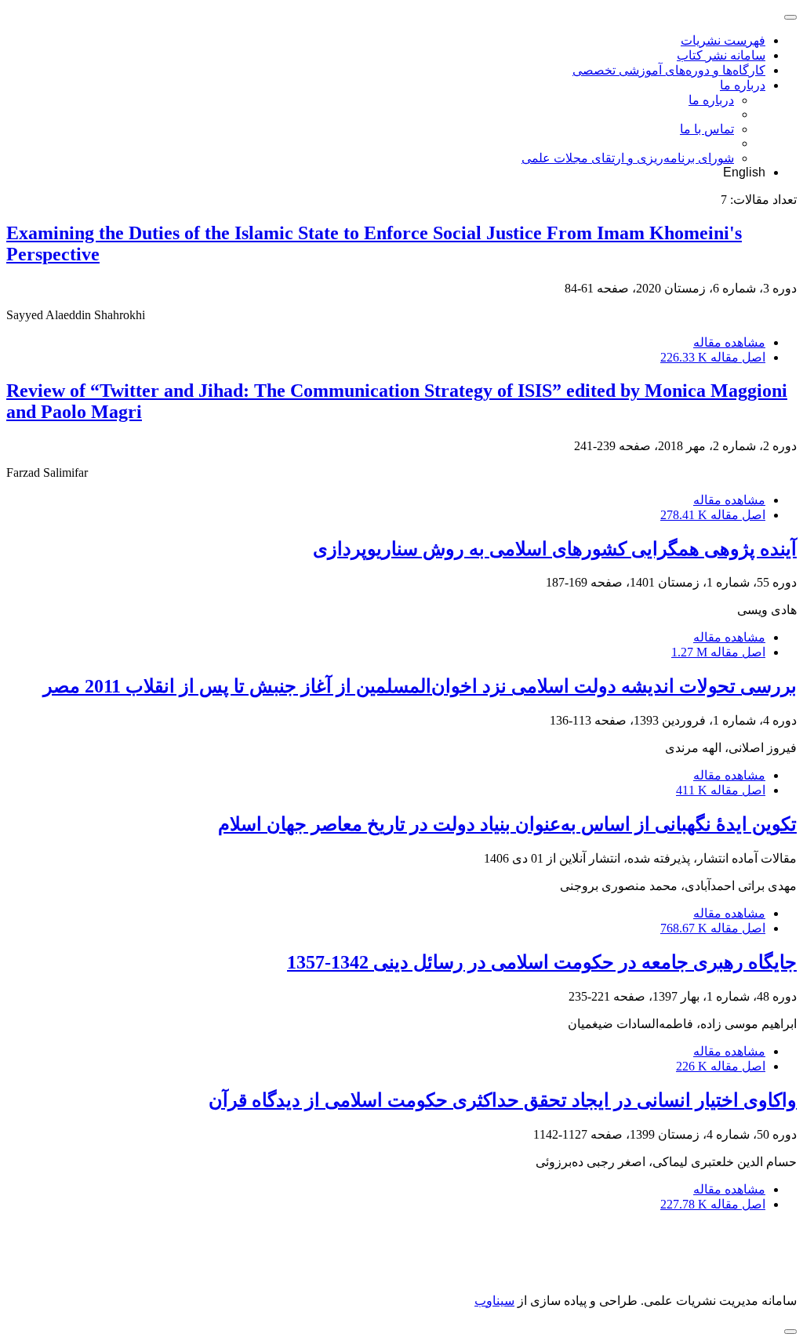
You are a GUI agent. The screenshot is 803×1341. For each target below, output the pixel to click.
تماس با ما (707, 129)
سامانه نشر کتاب (721, 55)
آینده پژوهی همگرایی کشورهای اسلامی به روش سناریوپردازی (555, 549)
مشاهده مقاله (729, 342)
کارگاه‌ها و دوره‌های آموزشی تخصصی (668, 70)
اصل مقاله (712, 357)
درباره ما (742, 85)
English (744, 172)
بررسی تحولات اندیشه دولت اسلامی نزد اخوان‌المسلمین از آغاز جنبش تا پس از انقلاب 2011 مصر (420, 686)
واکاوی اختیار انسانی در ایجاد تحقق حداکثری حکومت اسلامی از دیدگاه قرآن (503, 1100)
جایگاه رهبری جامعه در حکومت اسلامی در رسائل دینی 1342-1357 (542, 962)
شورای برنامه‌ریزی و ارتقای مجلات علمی (627, 158)
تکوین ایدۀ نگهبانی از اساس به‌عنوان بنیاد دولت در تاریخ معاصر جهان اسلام (507, 824)
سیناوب (494, 1300)
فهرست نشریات (723, 40)
